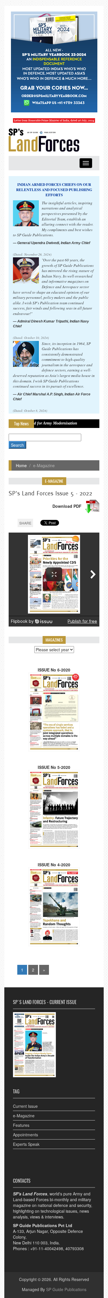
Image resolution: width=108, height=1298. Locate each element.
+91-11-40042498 (46, 1248)
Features (21, 1125)
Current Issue (25, 1106)
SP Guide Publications (66, 1289)
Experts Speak (26, 1144)
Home (21, 465)
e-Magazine (24, 1115)
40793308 (74, 1248)
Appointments (25, 1134)
